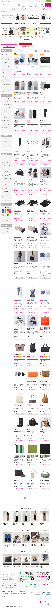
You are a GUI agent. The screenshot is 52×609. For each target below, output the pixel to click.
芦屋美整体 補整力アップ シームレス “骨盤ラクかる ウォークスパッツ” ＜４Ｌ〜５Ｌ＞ (45, 125)
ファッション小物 (6, 67)
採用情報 (3, 596)
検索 (7, 149)
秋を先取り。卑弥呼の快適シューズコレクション (20, 37)
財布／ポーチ (6, 62)
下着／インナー (5, 76)
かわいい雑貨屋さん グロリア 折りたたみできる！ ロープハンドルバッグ (19, 359)
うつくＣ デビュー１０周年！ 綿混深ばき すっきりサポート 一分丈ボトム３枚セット (19, 70)
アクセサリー (6, 79)
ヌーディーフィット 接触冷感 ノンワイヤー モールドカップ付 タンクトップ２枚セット (19, 125)
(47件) (20, 192)
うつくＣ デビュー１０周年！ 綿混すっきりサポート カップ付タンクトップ (32, 303)
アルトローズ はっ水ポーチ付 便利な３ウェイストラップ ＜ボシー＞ (45, 240)
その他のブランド (5, 127)
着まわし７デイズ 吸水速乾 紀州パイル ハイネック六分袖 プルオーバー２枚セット (32, 97)
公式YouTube (48, 586)
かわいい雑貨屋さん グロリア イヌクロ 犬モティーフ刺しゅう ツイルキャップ (45, 434)
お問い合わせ (17, 583)
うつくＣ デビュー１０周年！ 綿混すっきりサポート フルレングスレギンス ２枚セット (19, 303)
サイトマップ (12, 587)
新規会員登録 (12, 1)
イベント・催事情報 (5, 587)
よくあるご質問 (10, 583)
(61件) (33, 192)
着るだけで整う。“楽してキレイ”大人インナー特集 (43, 37)
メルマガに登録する (26, 586)
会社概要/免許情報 (22, 591)
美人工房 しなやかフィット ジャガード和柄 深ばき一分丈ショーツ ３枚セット (32, 240)
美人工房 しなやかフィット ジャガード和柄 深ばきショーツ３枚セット (19, 240)
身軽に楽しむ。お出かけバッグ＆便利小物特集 (32, 37)
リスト (48, 51)
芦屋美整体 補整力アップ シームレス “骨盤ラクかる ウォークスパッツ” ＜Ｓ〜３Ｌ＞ (20, 154)
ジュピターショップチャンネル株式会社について (10, 591)
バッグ (5, 59)
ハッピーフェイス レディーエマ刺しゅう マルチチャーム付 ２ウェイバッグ (32, 434)
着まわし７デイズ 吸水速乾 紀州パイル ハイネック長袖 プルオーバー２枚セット (19, 97)
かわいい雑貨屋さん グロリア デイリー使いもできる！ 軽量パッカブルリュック (32, 359)
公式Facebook (35, 586)
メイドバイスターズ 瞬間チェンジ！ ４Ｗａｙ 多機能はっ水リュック (19, 184)
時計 (4, 81)
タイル (45, 51)
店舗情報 (15, 585)
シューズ (6, 57)
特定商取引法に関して (5, 593)
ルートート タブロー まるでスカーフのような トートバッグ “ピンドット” (45, 332)
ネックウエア (6, 70)
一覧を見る (45, 508)
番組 (26, 46)
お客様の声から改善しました (6, 585)
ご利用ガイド (4, 583)
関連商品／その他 (6, 91)
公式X (39, 586)
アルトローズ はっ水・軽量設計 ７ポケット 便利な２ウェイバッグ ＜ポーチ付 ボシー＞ (32, 332)
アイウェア (6, 84)
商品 (9, 46)
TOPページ (3, 11)
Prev (2, 31)
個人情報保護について (24, 593)
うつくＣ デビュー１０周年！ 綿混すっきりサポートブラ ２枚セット (45, 303)
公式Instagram (44, 586)
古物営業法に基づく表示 (15, 593)
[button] (48, 593)
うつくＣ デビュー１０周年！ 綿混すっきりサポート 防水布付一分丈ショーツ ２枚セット (45, 267)
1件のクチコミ (45, 275)
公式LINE (30, 586)
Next (50, 31)
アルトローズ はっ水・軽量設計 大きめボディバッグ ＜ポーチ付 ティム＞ (19, 267)
